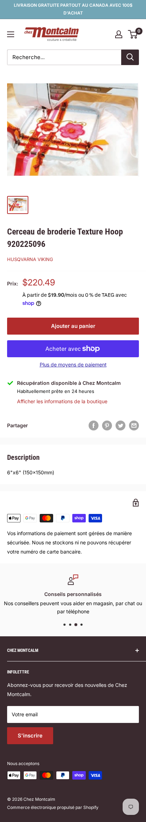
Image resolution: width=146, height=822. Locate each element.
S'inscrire (30, 735)
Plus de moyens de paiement (73, 364)
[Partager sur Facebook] (94, 425)
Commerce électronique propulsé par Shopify (53, 807)
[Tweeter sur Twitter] (120, 425)
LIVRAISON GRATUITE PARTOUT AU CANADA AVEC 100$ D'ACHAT (73, 9)
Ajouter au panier (73, 326)
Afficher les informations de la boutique (62, 401)
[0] (133, 34)
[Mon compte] (118, 34)
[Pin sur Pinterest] (107, 425)
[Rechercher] (130, 57)
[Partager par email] (134, 425)
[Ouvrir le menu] (10, 34)
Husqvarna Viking (30, 259)
